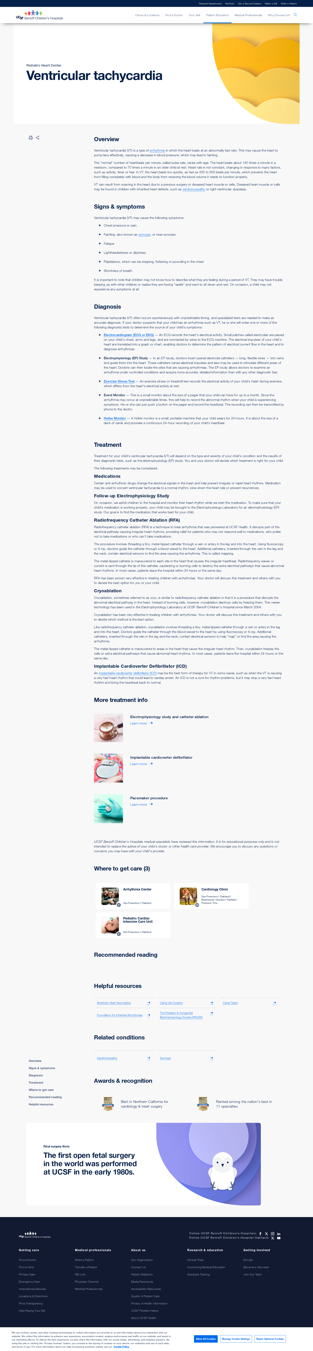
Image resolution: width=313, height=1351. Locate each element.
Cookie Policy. (122, 1346)
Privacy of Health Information (149, 1303)
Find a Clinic (26, 1267)
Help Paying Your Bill (32, 1310)
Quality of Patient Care (145, 1296)
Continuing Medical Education (206, 1267)
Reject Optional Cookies (270, 1338)
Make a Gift (271, 3)
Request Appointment (210, 3)
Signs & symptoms (42, 1068)
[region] (156, 1339)
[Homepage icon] (43, 15)
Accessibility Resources (146, 1288)
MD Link (80, 1274)
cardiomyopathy (194, 189)
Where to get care (41, 1090)
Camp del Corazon (171, 1002)
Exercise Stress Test (119, 381)
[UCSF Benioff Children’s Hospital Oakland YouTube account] (278, 1238)
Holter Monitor (115, 418)
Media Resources (142, 1281)
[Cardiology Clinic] (211, 896)
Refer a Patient (289, 3)
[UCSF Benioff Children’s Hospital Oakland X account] (272, 1238)
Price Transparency (31, 1303)
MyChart (229, 3)
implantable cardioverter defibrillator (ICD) (128, 673)
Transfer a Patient (86, 1267)
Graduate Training (198, 1274)
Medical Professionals (89, 1288)
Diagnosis (36, 1075)
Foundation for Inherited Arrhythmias (119, 1015)
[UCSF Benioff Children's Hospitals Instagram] (272, 1234)
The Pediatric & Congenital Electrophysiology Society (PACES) (181, 1015)
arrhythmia (157, 150)
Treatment (36, 1082)
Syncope (165, 1058)
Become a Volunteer (256, 1267)
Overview (35, 1061)
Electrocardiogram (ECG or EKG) (129, 335)
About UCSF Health (143, 1317)
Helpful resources (41, 1104)
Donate (248, 1259)
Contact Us (138, 1267)
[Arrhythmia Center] (133, 896)
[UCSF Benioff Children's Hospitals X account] (266, 1234)
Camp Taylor (230, 1002)
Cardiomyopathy (107, 1058)
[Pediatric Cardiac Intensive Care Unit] (133, 925)
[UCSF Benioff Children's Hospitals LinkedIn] (278, 1234)
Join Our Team (252, 1274)
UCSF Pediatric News (144, 1310)
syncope (144, 234)
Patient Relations (142, 1274)
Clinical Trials (195, 1259)
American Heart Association (114, 1002)
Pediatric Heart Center (43, 65)
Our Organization (142, 1259)
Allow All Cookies (206, 1338)
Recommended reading (45, 1097)
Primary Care (27, 1274)
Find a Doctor (27, 1259)
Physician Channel (86, 1281)
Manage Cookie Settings (236, 1338)
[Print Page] (31, 138)
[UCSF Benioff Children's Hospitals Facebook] (260, 1234)
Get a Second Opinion (249, 3)
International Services (32, 1288)
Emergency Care (29, 1281)
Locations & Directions (33, 1296)
